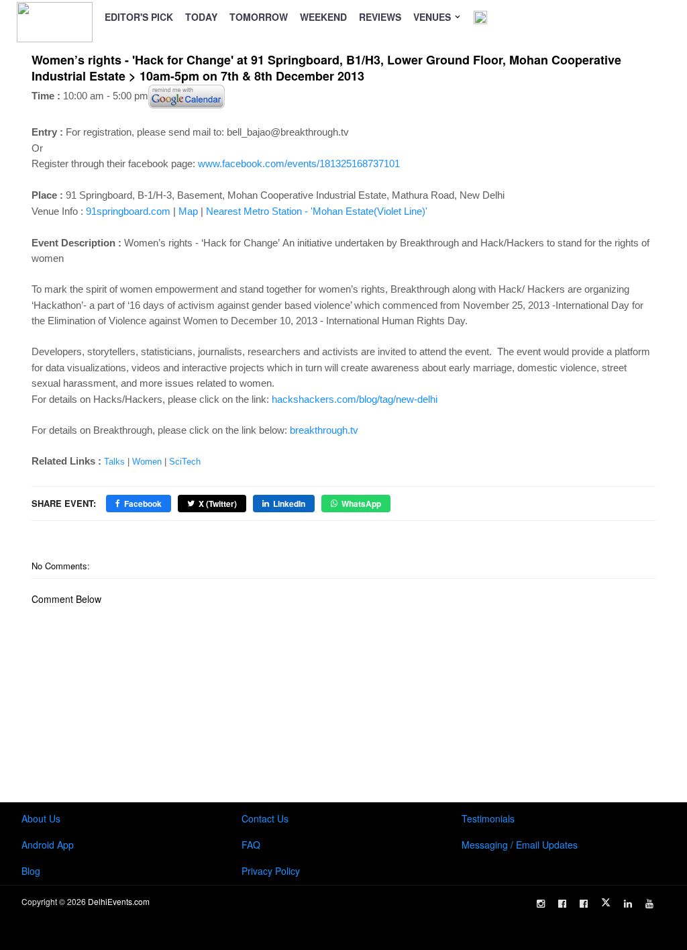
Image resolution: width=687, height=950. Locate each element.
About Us (40, 818)
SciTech (185, 462)
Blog (30, 870)
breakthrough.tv (324, 430)
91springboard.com (128, 211)
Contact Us (265, 818)
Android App (47, 844)
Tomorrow (258, 16)
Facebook (143, 503)
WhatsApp (361, 503)
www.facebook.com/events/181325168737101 (299, 163)
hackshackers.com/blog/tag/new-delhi (354, 399)
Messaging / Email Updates (520, 844)
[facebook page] (562, 904)
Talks (114, 462)
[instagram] (541, 904)
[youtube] (649, 904)
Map (188, 211)
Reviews (380, 16)
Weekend (323, 16)
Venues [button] (433, 16)
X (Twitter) (218, 503)
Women (147, 462)
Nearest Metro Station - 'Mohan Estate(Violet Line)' (316, 211)
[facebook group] (584, 904)
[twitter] (606, 902)
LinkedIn (289, 503)
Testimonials (488, 818)
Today (201, 16)
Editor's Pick (139, 16)
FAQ (251, 844)
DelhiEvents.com (119, 901)
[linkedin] (628, 904)
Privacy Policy (271, 870)
